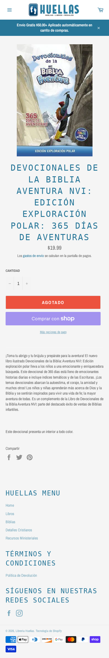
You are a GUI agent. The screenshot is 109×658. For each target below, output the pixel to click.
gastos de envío (33, 255)
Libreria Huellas (25, 631)
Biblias (10, 521)
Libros (10, 513)
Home (10, 505)
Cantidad (13, 270)
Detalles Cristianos (19, 529)
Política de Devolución (21, 575)
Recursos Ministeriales (22, 538)
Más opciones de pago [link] (53, 332)
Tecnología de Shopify (49, 631)
